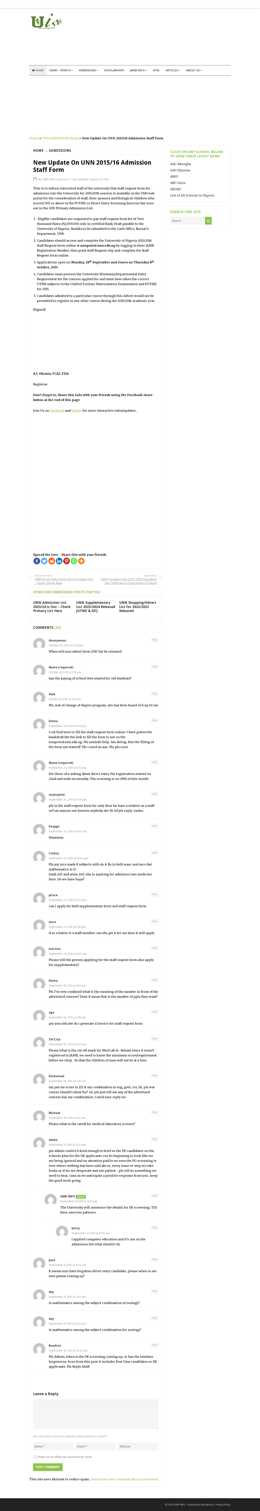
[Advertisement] (161, 38)
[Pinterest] (66, 561)
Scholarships (114, 70)
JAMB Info (137, 70)
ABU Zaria (177, 183)
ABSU (174, 176)
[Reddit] (51, 561)
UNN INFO (179, 1504)
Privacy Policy (223, 1504)
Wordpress (207, 1504)
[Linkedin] (59, 561)
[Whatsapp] (74, 561)
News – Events (60, 70)
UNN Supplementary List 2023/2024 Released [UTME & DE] (95, 607)
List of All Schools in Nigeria (192, 195)
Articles (172, 70)
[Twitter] (44, 561)
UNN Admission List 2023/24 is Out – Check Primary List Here (51, 607)
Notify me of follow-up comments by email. (65, 1457)
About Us (193, 70)
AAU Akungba (180, 164)
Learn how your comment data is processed (124, 1479)
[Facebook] (36, 561)
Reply (154, 639)
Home (39, 70)
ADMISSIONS (60, 150)
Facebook (57, 410)
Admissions (87, 70)
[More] (81, 561)
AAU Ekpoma (180, 170)
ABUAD (175, 189)
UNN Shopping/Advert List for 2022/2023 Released (137, 607)
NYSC (156, 70)
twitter (76, 410)
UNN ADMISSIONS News (60, 138)
